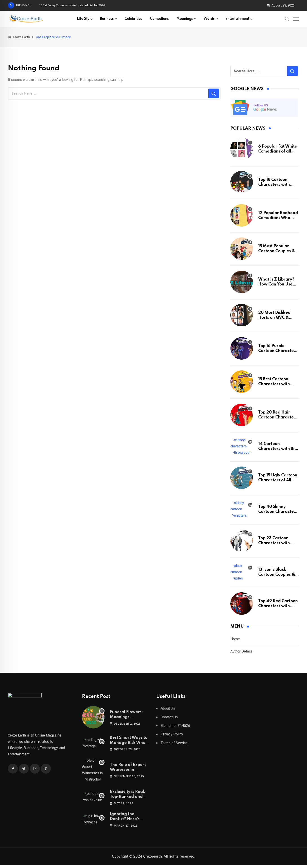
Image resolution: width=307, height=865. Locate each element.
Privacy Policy (172, 734)
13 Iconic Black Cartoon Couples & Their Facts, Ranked (277, 575)
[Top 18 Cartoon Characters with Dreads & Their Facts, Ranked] (241, 182)
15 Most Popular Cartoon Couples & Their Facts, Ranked (277, 251)
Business (107, 19)
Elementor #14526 (175, 725)
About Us (168, 708)
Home (235, 639)
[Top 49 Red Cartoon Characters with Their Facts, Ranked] (241, 603)
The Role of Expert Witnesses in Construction (128, 770)
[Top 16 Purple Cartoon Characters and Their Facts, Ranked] (241, 348)
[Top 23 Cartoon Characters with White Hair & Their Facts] (241, 540)
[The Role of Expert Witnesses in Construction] (93, 770)
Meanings (184, 19)
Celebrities (133, 19)
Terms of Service (174, 743)
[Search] (287, 19)
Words (209, 19)
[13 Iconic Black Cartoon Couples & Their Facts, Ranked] (241, 572)
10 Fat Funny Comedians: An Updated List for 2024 (72, 5)
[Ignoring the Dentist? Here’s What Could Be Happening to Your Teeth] (93, 819)
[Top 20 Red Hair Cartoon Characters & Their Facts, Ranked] (241, 415)
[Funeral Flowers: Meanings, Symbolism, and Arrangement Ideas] (93, 717)
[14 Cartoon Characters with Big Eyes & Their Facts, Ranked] (241, 446)
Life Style (84, 19)
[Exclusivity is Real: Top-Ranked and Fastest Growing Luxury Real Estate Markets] (93, 797)
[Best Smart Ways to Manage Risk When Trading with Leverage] (93, 743)
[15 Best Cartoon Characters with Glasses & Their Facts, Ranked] (241, 381)
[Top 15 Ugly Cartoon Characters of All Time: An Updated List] (241, 478)
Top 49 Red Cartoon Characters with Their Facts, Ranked (278, 606)
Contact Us (169, 717)
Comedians (159, 19)
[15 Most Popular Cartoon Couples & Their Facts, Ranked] (241, 248)
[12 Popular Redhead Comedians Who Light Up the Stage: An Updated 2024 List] (241, 215)
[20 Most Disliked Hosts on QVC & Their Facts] (241, 315)
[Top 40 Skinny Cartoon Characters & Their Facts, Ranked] (241, 509)
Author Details (241, 651)
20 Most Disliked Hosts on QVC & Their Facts (274, 318)
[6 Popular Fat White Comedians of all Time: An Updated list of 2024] (241, 149)
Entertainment (237, 19)
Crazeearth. (153, 856)
